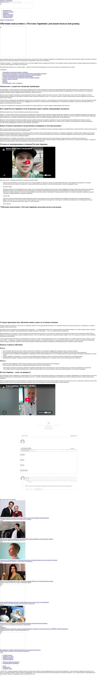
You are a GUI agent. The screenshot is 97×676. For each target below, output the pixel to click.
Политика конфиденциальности (11, 662)
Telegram (27, 101)
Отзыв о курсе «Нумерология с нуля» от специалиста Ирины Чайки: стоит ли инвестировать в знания (26, 581)
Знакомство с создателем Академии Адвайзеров (15, 72)
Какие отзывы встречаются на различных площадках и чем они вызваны (22, 75)
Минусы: (5, 81)
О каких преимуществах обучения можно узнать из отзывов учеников (21, 77)
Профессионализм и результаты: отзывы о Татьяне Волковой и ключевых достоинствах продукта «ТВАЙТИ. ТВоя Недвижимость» (34, 628)
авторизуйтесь (73, 435)
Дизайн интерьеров (8, 16)
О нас (4, 666)
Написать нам (6, 667)
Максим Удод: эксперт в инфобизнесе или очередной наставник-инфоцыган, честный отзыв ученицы (26, 539)
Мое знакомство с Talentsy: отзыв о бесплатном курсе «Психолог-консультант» (20, 650)
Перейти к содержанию (6, 0)
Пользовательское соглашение (11, 663)
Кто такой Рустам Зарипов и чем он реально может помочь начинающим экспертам (24, 73)
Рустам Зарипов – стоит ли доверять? (12, 83)
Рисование (6, 13)
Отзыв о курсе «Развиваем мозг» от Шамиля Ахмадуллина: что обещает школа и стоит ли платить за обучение (28, 560)
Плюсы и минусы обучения (10, 79)
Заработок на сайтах (8, 11)
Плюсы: (5, 80)
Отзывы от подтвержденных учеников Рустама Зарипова (18, 76)
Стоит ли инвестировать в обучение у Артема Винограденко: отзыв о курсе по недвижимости (24, 602)
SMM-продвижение (8, 14)
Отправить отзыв (7, 17)
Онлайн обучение (7, 655)
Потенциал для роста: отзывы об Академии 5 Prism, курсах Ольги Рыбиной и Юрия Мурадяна (24, 518)
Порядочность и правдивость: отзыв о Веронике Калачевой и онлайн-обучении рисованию (23, 623)
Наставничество (7, 10)
